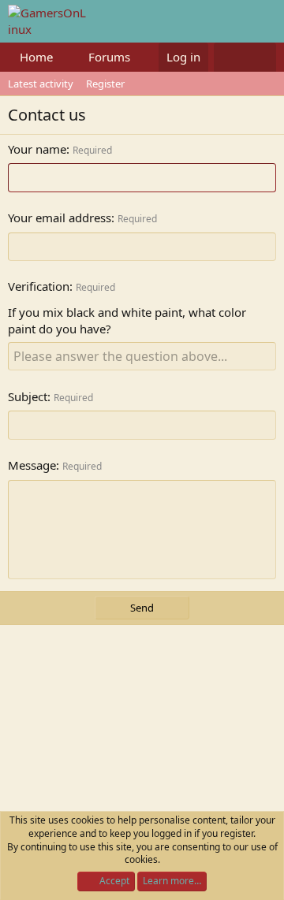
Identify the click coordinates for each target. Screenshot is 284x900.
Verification (38, 286)
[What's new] (229, 57)
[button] (65, 57)
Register (105, 83)
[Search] (260, 57)
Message (32, 465)
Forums (109, 57)
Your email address (59, 217)
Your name (37, 149)
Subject (27, 396)
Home (36, 57)
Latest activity (40, 83)
